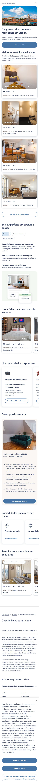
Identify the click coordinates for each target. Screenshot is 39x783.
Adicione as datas (20, 45)
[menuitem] (18, 687)
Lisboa (14, 615)
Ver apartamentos (11, 539)
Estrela (4, 697)
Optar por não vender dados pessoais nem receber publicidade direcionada (19, 777)
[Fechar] (36, 701)
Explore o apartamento (19, 501)
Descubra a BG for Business (16, 401)
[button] (35, 3)
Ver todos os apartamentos (19, 214)
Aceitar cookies (19, 760)
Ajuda (4, 693)
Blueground (5, 615)
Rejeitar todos (19, 768)
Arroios (23, 693)
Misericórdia (25, 697)
